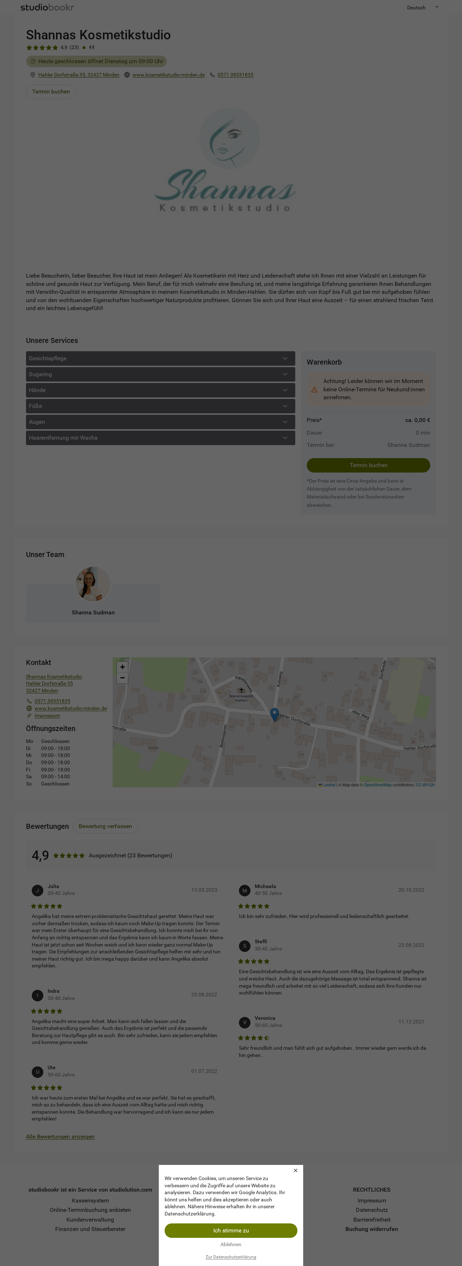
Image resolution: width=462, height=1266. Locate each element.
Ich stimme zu (231, 1230)
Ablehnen (231, 1244)
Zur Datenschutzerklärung (231, 1257)
